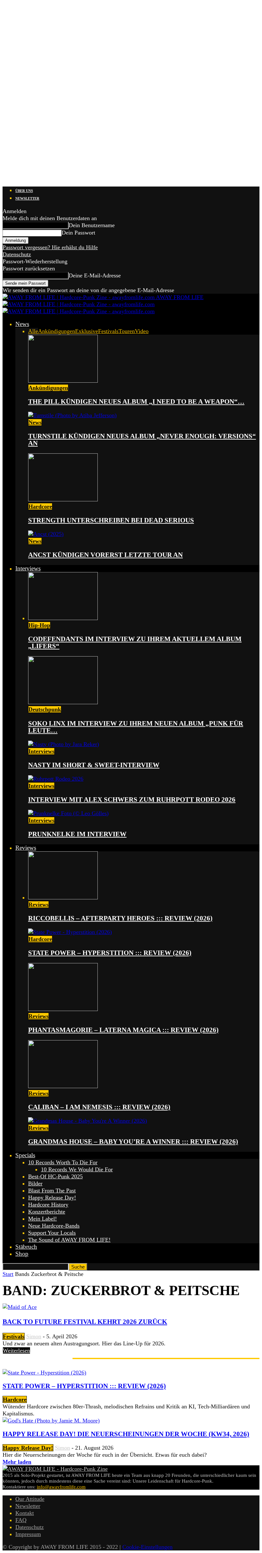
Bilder (35, 1183)
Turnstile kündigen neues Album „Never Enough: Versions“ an (142, 439)
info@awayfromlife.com (61, 1486)
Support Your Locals (52, 1233)
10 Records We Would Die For (77, 1169)
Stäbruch (26, 1246)
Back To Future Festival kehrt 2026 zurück (85, 1322)
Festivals (108, 331)
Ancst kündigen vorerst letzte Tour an (105, 555)
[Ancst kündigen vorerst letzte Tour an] (46, 534)
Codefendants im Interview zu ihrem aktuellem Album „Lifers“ (135, 642)
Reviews (25, 847)
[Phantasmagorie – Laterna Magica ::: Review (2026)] (63, 1009)
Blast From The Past (52, 1190)
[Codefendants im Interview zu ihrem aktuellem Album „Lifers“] (63, 618)
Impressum (28, 1534)
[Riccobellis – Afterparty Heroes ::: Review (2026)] (63, 897)
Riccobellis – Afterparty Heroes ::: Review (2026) (120, 918)
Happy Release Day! (52, 1197)
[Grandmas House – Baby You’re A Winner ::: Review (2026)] (87, 1121)
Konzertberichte (46, 1211)
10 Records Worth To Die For (62, 1162)
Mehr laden (17, 1462)
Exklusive (86, 331)
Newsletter (27, 198)
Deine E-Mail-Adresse (95, 275)
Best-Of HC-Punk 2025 (55, 1176)
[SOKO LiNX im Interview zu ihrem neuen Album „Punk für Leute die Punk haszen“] (63, 702)
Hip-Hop (39, 625)
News (22, 324)
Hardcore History (48, 1204)
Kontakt (24, 1513)
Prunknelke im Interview (77, 834)
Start (8, 1274)
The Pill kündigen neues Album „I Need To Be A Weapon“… (136, 401)
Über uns (24, 191)
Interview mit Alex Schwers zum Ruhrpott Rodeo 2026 (131, 799)
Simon (33, 1336)
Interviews (28, 568)
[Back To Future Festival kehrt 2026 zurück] (20, 1307)
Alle (33, 331)
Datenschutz (17, 254)
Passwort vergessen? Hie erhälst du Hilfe (50, 247)
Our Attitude (29, 1499)
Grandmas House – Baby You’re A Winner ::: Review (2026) (133, 1141)
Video (142, 331)
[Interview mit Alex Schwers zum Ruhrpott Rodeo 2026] (55, 779)
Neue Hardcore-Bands (54, 1225)
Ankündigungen (56, 331)
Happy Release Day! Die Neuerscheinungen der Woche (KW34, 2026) (126, 1434)
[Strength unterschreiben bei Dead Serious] (63, 499)
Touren (127, 331)
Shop (21, 1253)
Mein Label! (42, 1218)
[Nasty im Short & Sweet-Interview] (63, 744)
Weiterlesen (16, 1350)
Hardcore (40, 506)
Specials (25, 1155)
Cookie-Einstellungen (147, 1547)
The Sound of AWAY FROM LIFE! (69, 1240)
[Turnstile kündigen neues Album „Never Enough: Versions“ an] (72, 415)
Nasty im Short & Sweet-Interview (93, 765)
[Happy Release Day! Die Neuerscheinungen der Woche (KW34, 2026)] (51, 1420)
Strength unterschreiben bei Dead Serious (111, 520)
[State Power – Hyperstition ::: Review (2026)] (70, 932)
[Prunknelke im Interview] (68, 813)
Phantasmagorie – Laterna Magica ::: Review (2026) (123, 1030)
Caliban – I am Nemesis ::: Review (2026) (99, 1107)
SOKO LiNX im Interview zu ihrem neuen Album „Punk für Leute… (135, 727)
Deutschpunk (44, 709)
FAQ (21, 1520)
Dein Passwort (78, 232)
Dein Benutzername (92, 225)
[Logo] (79, 304)
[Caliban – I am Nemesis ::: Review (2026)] (63, 1086)
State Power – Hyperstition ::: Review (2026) (109, 953)
